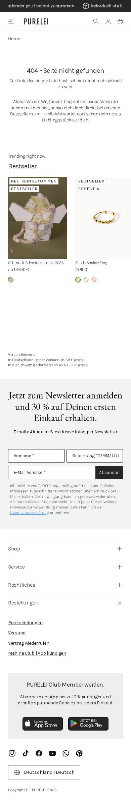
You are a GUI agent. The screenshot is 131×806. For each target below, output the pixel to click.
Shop (14, 548)
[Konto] (108, 21)
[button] (96, 21)
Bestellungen (23, 602)
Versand (17, 633)
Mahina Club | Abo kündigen (37, 653)
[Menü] (10, 21)
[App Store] (43, 724)
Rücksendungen (25, 623)
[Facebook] (39, 753)
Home (14, 39)
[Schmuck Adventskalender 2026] (37, 218)
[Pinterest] (79, 753)
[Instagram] (12, 753)
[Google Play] (88, 724)
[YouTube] (52, 753)
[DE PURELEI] (36, 21)
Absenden (109, 472)
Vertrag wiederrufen (28, 643)
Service (16, 566)
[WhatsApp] (66, 753)
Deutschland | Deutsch (49, 772)
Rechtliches (21, 585)
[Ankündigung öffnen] (65, 6)
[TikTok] (25, 753)
